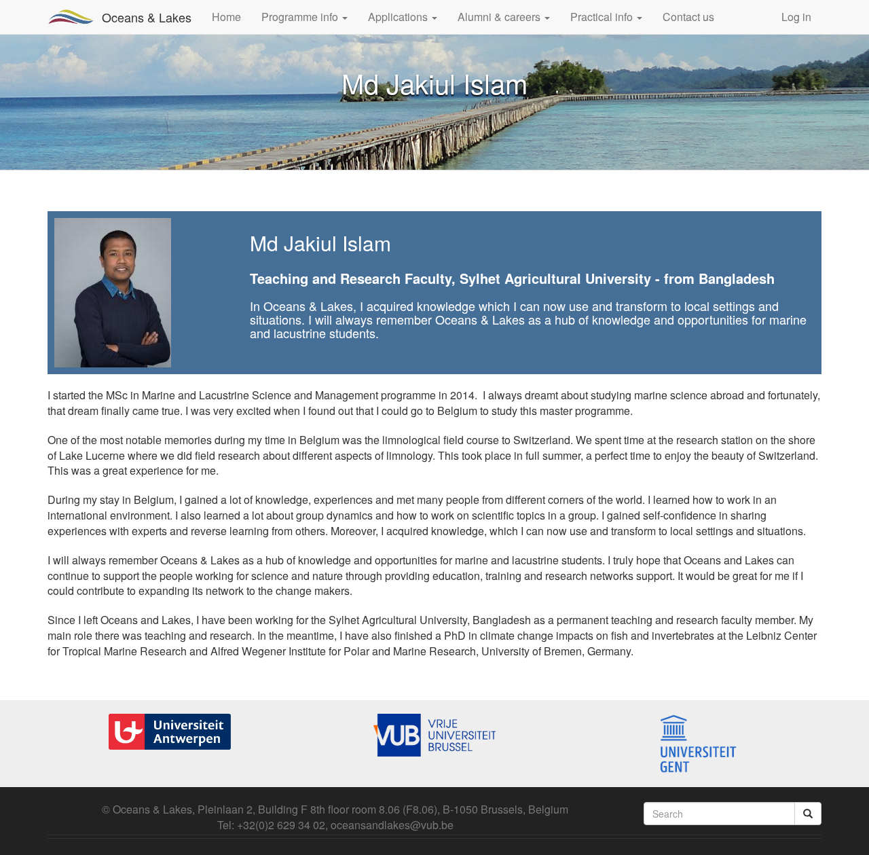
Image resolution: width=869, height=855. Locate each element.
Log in (796, 16)
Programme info (301, 16)
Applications (399, 16)
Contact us (688, 16)
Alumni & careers (500, 16)
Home (226, 16)
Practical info (602, 16)
